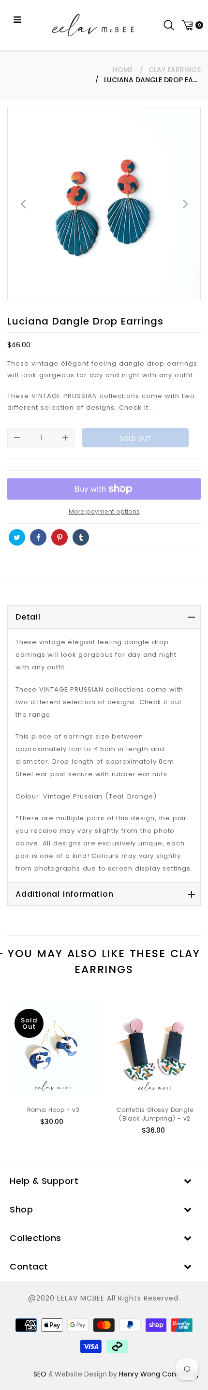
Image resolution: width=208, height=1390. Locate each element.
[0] (191, 25)
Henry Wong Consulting (158, 1374)
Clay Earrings (175, 69)
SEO (39, 1374)
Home (123, 69)
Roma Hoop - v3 (53, 1110)
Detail (28, 616)
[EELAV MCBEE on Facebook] (38, 537)
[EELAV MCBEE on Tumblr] (81, 537)
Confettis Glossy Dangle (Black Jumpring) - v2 (155, 1114)
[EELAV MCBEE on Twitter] (17, 537)
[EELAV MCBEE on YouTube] (102, 537)
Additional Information (64, 894)
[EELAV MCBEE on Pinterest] (59, 537)
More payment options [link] (104, 511)
